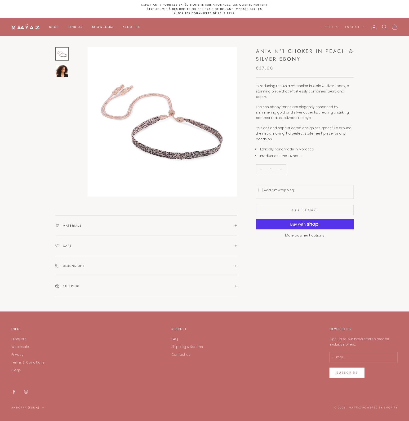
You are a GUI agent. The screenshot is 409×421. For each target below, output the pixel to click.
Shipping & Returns (187, 346)
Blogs (16, 370)
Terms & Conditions (27, 362)
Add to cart (304, 210)
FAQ (174, 339)
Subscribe (347, 372)
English (352, 27)
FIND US (75, 27)
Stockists (18, 339)
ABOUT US (131, 27)
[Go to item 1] (62, 54)
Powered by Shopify (380, 407)
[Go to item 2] (62, 71)
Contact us (180, 354)
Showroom (102, 27)
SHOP (54, 27)
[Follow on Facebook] (13, 391)
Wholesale (20, 346)
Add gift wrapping (279, 190)
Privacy (17, 354)
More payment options (304, 235)
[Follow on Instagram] (26, 391)
